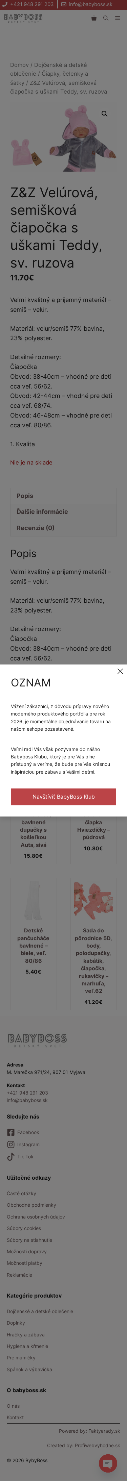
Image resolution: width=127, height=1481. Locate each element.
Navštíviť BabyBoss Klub (64, 796)
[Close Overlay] (120, 671)
